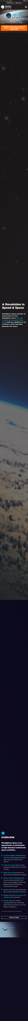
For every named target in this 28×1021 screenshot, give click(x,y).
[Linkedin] (24, 1)
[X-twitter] (26, 1)
